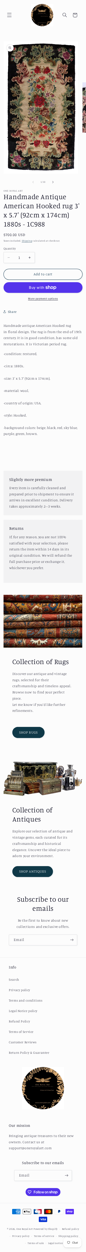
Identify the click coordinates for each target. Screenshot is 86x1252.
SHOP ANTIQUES (32, 871)
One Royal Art (24, 1228)
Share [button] (12, 311)
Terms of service (44, 1236)
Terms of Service (21, 1032)
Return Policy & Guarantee (29, 1052)
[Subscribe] (72, 940)
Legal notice (55, 1243)
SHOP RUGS (28, 732)
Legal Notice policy (23, 1011)
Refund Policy (19, 1021)
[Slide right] (53, 182)
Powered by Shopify (46, 1228)
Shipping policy (68, 1236)
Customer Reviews (23, 1042)
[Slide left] (33, 182)
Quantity (10, 248)
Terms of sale (36, 1243)
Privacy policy (19, 990)
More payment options (43, 298)
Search (14, 979)
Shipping (27, 240)
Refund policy (70, 1228)
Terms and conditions (26, 1000)
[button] (9, 15)
